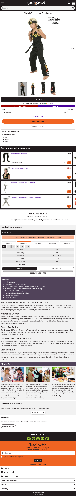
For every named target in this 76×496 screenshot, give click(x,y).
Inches (19, 269)
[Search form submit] (73, 8)
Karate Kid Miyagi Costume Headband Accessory (26, 197)
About (3, 485)
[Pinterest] (33, 438)
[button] (73, 3)
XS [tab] (4, 246)
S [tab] (8, 246)
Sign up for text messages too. (14, 457)
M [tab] (13, 246)
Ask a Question (38, 413)
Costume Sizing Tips (38, 273)
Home (6, 468)
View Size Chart (38, 116)
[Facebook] (29, 438)
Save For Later (38, 127)
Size (3, 109)
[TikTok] (47, 438)
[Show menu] (2, 3)
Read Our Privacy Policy (38, 464)
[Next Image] (73, 48)
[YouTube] (42, 438)
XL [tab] (22, 246)
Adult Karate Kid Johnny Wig (20, 168)
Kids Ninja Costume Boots (19, 153)
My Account (9, 472)
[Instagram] (38, 438)
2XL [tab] (28, 246)
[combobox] (36, 8)
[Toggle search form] (69, 3)
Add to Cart (38, 121)
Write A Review (8, 426)
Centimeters (56, 269)
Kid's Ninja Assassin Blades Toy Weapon (23, 182)
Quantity (70, 109)
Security (4, 489)
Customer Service (8, 480)
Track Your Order (11, 476)
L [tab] (17, 246)
